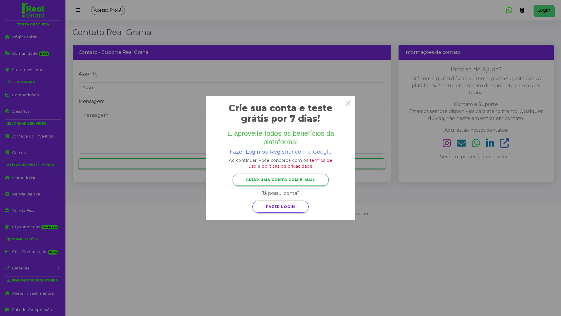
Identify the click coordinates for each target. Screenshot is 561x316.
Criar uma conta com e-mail (280, 180)
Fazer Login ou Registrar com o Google (281, 152)
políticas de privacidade (287, 166)
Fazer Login (280, 207)
